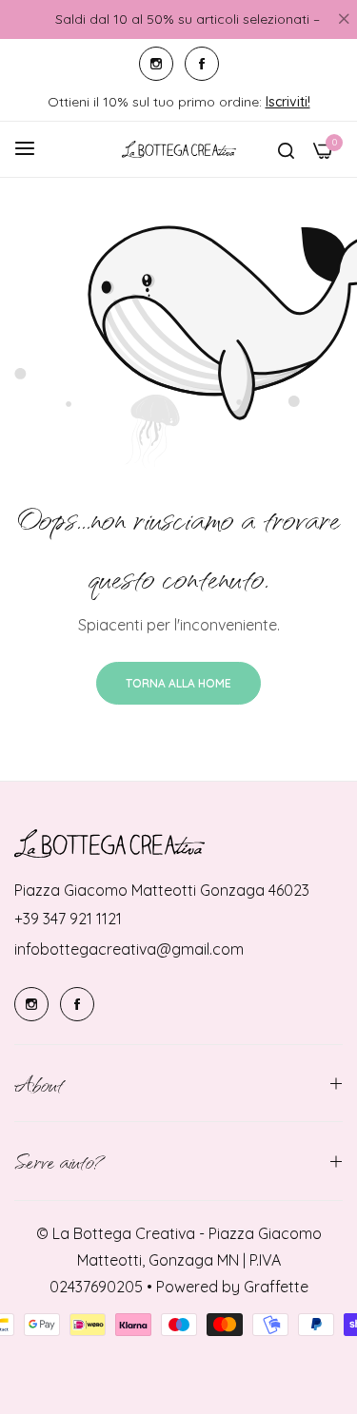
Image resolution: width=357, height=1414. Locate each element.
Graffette (276, 1286)
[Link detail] (156, 64)
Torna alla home (178, 683)
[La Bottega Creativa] (179, 149)
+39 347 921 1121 (68, 918)
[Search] (286, 149)
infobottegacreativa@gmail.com (129, 949)
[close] (343, 20)
